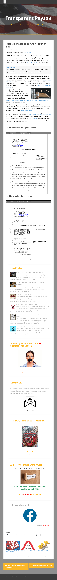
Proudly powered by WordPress (11, 577)
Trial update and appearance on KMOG (40, 565)
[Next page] (9, 133)
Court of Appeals (33, 118)
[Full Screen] (30, 133)
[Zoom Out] (17, 133)
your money (36, 556)
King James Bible (11, 67)
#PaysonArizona (19, 556)
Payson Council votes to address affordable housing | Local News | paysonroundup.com (27, 100)
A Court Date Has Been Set (43, 550)
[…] (36, 279)
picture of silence (26, 372)
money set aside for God (32, 62)
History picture (27, 494)
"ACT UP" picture (28, 454)
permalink (48, 556)
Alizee (26, 577)
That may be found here (26, 110)
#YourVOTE (31, 556)
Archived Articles (10, 556)
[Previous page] (7, 133)
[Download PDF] (28, 133)
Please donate (27, 52)
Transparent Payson (28, 18)
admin (15, 49)
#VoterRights (25, 556)
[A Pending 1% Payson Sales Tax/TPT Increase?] (13, 545)
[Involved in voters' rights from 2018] (30, 477)
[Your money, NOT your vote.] (28, 545)
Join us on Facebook (19, 505)
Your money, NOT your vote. (28, 550)
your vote (42, 556)
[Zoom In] (19, 133)
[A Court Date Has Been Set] (44, 545)
